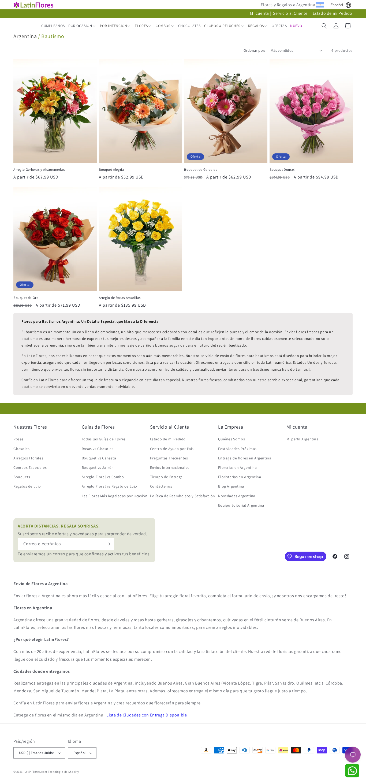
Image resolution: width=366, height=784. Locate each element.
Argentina (25, 36)
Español (336, 5)
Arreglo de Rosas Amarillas (120, 298)
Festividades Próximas (237, 448)
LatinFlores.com (35, 772)
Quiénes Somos (231, 439)
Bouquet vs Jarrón (98, 467)
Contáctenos (161, 486)
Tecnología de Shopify (63, 772)
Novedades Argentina (236, 495)
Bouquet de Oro (25, 298)
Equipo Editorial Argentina (241, 505)
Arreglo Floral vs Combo (103, 476)
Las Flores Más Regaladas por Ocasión (115, 495)
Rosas (18, 439)
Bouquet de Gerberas (200, 170)
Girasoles (21, 448)
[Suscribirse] (108, 544)
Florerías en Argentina (237, 467)
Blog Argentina (231, 486)
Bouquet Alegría (111, 170)
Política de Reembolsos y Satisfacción (182, 495)
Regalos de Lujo (27, 486)
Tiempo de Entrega (166, 476)
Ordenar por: (254, 50)
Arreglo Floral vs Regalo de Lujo (109, 486)
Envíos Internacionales (169, 467)
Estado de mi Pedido (332, 13)
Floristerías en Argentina (239, 476)
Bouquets (21, 476)
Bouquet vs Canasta (99, 458)
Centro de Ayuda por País (172, 448)
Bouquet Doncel (282, 170)
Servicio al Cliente (290, 13)
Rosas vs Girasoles (98, 448)
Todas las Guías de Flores (104, 439)
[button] (82, 25)
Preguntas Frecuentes (169, 458)
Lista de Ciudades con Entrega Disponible (146, 715)
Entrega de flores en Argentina (244, 458)
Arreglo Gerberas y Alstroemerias (39, 170)
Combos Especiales (30, 467)
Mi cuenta (259, 13)
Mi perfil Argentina (302, 439)
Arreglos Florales (28, 458)
